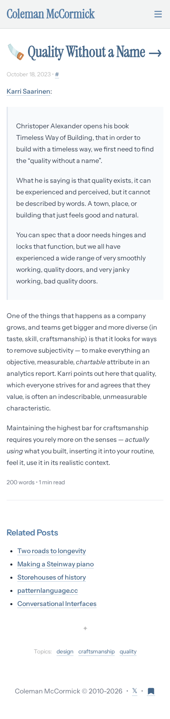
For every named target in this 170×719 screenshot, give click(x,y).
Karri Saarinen (28, 91)
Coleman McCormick (51, 14)
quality (128, 651)
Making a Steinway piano (55, 564)
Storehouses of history (51, 577)
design (65, 651)
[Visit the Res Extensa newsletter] (151, 691)
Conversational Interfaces (57, 603)
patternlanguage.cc (47, 590)
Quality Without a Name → (95, 51)
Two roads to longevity (51, 551)
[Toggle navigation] (158, 14)
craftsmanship (96, 651)
